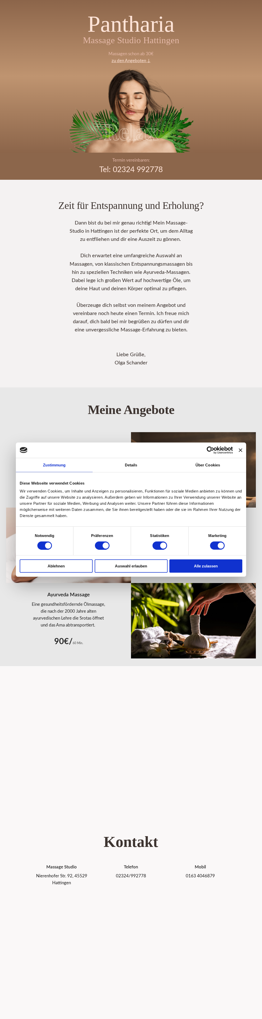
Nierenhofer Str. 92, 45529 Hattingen (61, 879)
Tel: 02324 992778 (131, 170)
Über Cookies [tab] (207, 465)
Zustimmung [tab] (54, 465)
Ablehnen (56, 566)
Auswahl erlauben (131, 566)
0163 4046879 (200, 876)
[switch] (102, 545)
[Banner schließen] (240, 450)
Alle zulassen (206, 566)
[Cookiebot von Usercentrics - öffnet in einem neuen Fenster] (210, 450)
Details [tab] (131, 465)
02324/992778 (131, 876)
